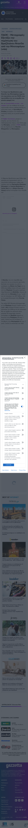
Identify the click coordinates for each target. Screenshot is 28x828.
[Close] (25, 358)
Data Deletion (5, 470)
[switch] (22, 388)
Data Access (14, 470)
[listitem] (14, 385)
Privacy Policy (22, 470)
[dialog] (14, 414)
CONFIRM (8, 464)
